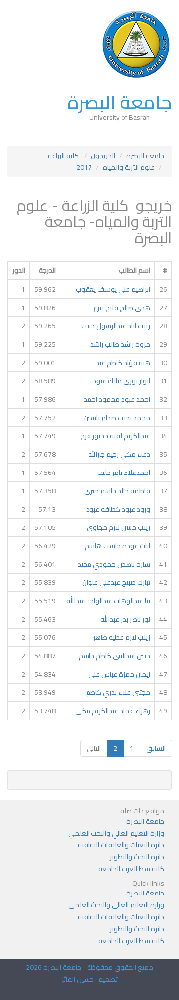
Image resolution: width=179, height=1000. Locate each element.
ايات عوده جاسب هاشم (117, 545)
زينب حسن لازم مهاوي (118, 527)
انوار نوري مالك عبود (121, 380)
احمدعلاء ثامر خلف (123, 472)
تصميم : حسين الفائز (90, 979)
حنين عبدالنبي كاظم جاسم (114, 655)
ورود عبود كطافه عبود (118, 509)
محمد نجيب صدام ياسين (116, 417)
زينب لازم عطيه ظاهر (121, 637)
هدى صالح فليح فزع (121, 307)
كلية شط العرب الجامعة (131, 868)
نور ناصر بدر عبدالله (125, 619)
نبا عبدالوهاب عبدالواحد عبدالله (108, 600)
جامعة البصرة (119, 102)
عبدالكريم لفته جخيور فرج (115, 435)
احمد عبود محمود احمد (117, 399)
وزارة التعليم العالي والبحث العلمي (116, 833)
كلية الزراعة (64, 155)
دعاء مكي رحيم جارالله (119, 454)
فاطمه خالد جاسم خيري (117, 490)
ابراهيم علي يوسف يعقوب (113, 289)
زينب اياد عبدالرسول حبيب (115, 325)
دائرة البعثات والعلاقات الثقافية (121, 845)
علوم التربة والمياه (129, 167)
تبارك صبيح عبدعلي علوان (116, 582)
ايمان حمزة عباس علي (119, 674)
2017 (84, 167)
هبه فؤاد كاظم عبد (123, 362)
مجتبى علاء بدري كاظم (118, 692)
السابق (156, 748)
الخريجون (103, 155)
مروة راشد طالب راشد (120, 344)
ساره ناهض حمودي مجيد (114, 564)
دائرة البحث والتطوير (137, 856)
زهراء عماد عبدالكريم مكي (112, 710)
